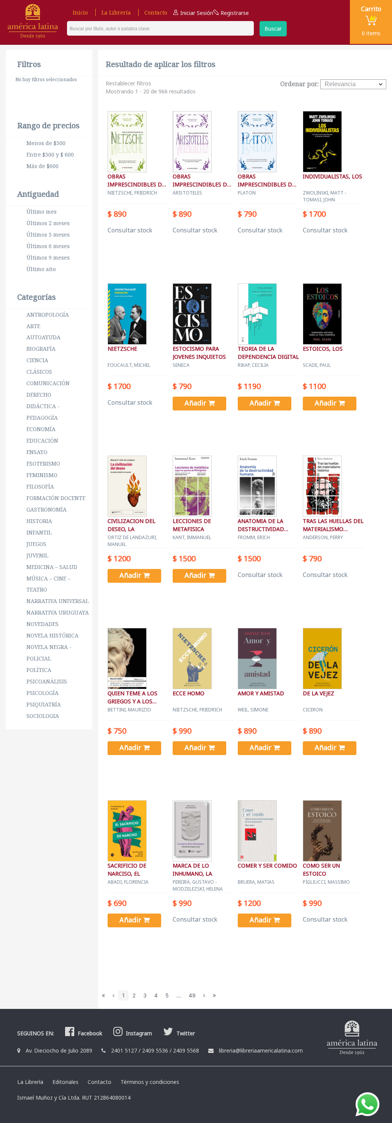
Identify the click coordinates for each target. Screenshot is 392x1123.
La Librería (116, 12)
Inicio (80, 12)
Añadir (196, 402)
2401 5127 (124, 1050)
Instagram (138, 1033)
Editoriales (65, 1081)
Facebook (89, 1033)
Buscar (273, 28)
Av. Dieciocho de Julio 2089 (59, 1050)
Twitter (185, 1033)
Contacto (155, 12)
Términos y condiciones (150, 1081)
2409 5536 (155, 1050)
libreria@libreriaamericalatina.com (261, 1050)
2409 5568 (186, 1050)
